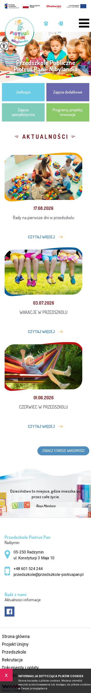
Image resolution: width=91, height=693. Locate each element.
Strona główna (16, 636)
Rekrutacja (12, 659)
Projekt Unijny (15, 644)
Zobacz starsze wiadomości (63, 451)
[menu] (84, 23)
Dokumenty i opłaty (20, 667)
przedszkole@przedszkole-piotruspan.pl (58, 23)
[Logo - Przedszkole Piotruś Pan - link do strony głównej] (22, 31)
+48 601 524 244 (46, 23)
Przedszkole (14, 652)
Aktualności (45, 136)
